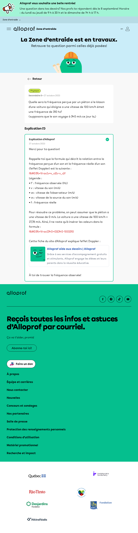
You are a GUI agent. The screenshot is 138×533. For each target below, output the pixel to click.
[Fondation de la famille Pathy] (101, 476)
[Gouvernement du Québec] (37, 476)
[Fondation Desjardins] (37, 505)
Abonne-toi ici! (22, 348)
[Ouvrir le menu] (9, 28)
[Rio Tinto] (37, 493)
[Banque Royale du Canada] (101, 505)
